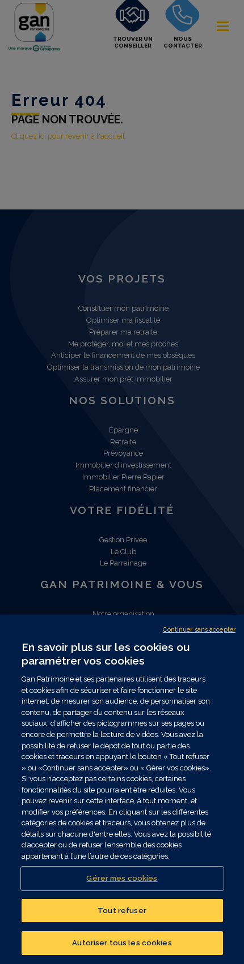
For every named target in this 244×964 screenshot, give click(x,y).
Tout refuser (122, 910)
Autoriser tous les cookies (121, 943)
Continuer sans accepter (199, 629)
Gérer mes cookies (121, 878)
